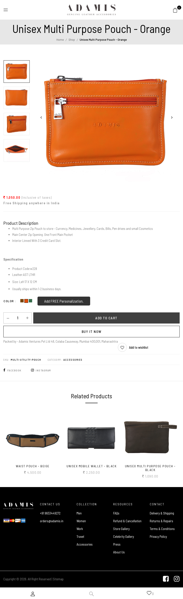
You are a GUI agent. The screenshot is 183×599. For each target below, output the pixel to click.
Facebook (14, 370)
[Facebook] (166, 578)
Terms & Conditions (162, 529)
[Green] (30, 301)
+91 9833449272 (50, 513)
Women (81, 521)
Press (117, 544)
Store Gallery (121, 529)
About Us (119, 552)
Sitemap (58, 579)
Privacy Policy (158, 536)
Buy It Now (92, 331)
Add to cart (106, 318)
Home (60, 39)
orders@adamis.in (51, 521)
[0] (175, 9)
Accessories (85, 544)
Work (80, 529)
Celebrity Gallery (123, 536)
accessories (73, 359)
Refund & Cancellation (127, 521)
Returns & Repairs (161, 521)
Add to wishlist (138, 347)
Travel (80, 536)
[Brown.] (22, 301)
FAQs (116, 513)
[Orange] (26, 301)
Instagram (43, 370)
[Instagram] (177, 578)
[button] (175, 10)
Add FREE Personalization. (63, 301)
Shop (72, 39)
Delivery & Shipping (162, 513)
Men (79, 513)
